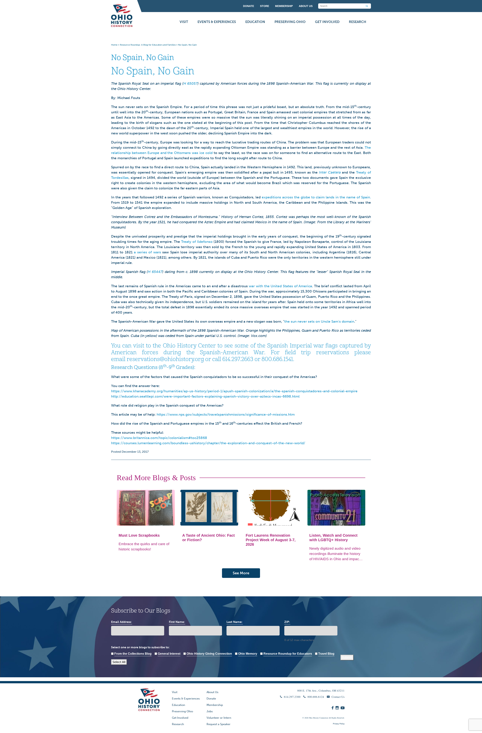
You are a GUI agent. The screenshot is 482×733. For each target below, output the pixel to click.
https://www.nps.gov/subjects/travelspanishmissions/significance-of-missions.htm (226, 414)
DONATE (248, 6)
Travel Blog (326, 653)
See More (241, 573)
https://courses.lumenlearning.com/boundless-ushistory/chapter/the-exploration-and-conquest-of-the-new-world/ (208, 443)
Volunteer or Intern (219, 717)
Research (357, 22)
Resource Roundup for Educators (287, 653)
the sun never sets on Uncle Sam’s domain (319, 321)
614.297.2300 (292, 697)
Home (114, 44)
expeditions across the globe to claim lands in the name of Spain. (316, 197)
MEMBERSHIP (284, 6)
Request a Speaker (218, 724)
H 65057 (190, 83)
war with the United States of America (280, 286)
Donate (211, 698)
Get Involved (327, 22)
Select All (119, 662)
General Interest (169, 653)
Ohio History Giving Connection (209, 653)
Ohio (311, 717)
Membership (215, 705)
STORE (264, 6)
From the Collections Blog (133, 653)
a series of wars (147, 252)
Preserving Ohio (290, 22)
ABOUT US (306, 6)
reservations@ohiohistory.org (165, 359)
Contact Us (338, 697)
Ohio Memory (247, 653)
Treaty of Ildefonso (197, 241)
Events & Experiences (217, 22)
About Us (212, 692)
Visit (184, 22)
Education (255, 22)
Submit (347, 657)
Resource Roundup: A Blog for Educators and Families (148, 44)
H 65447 (155, 272)
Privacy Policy (339, 724)
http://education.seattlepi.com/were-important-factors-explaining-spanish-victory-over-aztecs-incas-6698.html (205, 396)
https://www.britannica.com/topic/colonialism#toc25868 (159, 438)
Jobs (210, 711)
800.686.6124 (315, 697)
